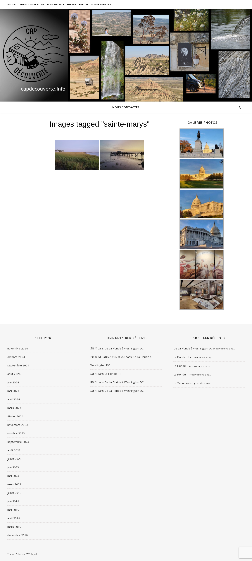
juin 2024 (13, 382)
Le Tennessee (182, 383)
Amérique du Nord (32, 4)
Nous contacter (126, 107)
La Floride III (181, 357)
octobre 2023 (16, 433)
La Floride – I (112, 373)
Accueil (12, 4)
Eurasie (72, 4)
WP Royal (31, 554)
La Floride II (180, 366)
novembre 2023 (17, 425)
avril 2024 (13, 399)
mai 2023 (13, 476)
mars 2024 (14, 408)
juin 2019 (13, 501)
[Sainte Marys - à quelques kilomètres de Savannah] (77, 155)
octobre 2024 (16, 357)
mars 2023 (14, 484)
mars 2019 (14, 527)
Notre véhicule (101, 4)
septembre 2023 (18, 442)
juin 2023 (13, 467)
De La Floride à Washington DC (124, 348)
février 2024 (15, 416)
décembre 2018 (17, 535)
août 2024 (13, 374)
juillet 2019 (14, 493)
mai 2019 (13, 510)
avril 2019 (13, 518)
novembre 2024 (17, 348)
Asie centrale (55, 4)
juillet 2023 (14, 459)
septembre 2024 (18, 365)
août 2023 (13, 450)
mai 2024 (13, 391)
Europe (83, 4)
